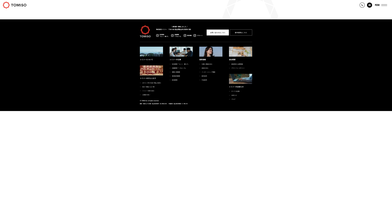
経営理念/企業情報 (237, 64)
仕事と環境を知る (207, 64)
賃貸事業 (189, 35)
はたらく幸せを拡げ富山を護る (151, 83)
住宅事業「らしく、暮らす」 (180, 64)
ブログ (233, 99)
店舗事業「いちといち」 (179, 68)
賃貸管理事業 (176, 76)
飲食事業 (174, 80)
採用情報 (202, 59)
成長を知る (205, 68)
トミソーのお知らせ (236, 86)
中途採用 (204, 80)
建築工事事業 (176, 72)
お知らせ (234, 95)
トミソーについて (146, 59)
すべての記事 (235, 91)
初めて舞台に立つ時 (148, 86)
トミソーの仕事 (175, 59)
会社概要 (232, 59)
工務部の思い (146, 94)
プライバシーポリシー (238, 68)
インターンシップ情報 (208, 72)
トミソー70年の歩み (148, 90)
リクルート (200, 35)
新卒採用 (204, 76)
